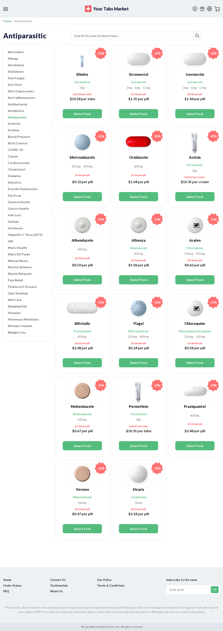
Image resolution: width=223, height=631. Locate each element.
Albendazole (82, 240)
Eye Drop (14, 195)
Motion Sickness (20, 267)
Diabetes (14, 176)
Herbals (13, 221)
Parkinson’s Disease (22, 287)
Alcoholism (16, 65)
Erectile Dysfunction (22, 189)
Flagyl (138, 323)
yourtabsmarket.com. (107, 626)
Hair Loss (14, 215)
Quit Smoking (18, 293)
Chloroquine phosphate (195, 331)
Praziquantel (82, 331)
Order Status (12, 585)
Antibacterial (17, 104)
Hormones (15, 228)
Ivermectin (138, 82)
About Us (56, 591)
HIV (10, 241)
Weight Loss (17, 332)
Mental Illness (18, 261)
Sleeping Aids (17, 306)
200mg (76, 166)
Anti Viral (15, 84)
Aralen (195, 240)
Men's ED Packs (19, 254)
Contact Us (58, 580)
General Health (19, 202)
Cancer (13, 156)
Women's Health (20, 326)
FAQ (6, 591)
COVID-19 (15, 150)
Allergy (13, 58)
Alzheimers (16, 71)
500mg (138, 166)
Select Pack (82, 114)
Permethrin (82, 82)
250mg (189, 253)
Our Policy (104, 580)
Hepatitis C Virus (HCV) (25, 234)
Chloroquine (194, 248)
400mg (88, 166)
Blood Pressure (19, 136)
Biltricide (82, 323)
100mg (82, 419)
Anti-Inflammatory (21, 98)
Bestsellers (16, 52)
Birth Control (17, 143)
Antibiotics (16, 111)
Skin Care (15, 300)
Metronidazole (82, 157)
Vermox (82, 489)
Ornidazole (138, 157)
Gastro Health (18, 208)
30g (81, 87)
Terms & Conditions (111, 585)
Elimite (82, 74)
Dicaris (138, 489)
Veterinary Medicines (23, 319)
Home (7, 21)
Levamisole (138, 497)
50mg (138, 502)
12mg (146, 87)
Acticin (195, 157)
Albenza (138, 240)
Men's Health (17, 248)
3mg (130, 87)
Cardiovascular (19, 163)
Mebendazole (82, 406)
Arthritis (14, 123)
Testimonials (59, 585)
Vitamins (14, 313)
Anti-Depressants (21, 91)
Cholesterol (16, 169)
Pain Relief (15, 280)
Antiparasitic (17, 117)
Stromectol (138, 74)
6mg (138, 87)
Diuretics (14, 182)
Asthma (13, 130)
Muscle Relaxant (20, 273)
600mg (82, 336)
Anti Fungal (16, 78)
